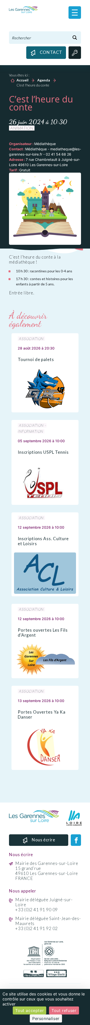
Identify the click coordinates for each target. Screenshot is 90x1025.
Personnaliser (46, 1018)
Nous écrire (43, 839)
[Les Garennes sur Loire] (23, 9)
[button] (74, 12)
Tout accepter (29, 1010)
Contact (51, 52)
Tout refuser (64, 1010)
